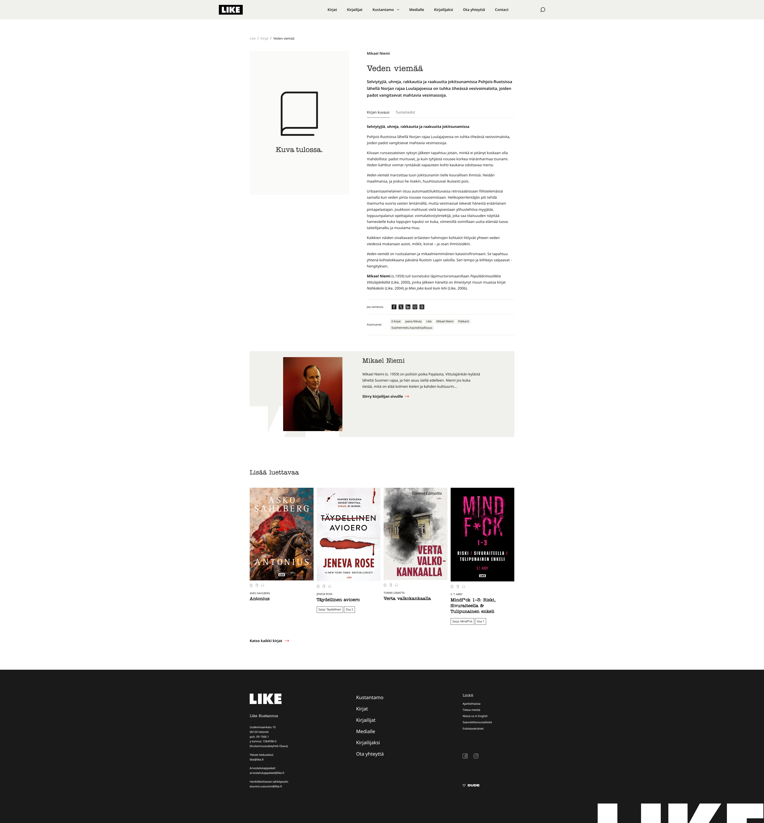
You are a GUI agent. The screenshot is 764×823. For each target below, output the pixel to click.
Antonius (260, 599)
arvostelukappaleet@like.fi (267, 773)
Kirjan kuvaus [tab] (378, 112)
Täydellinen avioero (338, 600)
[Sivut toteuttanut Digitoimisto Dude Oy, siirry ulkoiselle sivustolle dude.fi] (471, 786)
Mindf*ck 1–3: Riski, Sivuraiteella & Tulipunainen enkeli (473, 606)
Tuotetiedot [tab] (405, 112)
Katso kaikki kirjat (266, 640)
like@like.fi (257, 760)
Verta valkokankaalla (407, 599)
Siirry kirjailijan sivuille (383, 396)
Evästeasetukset (473, 729)
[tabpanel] (440, 207)
